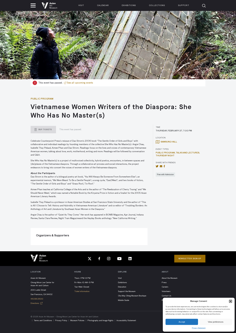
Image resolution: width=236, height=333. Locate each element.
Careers (165, 287)
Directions (35, 303)
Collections (157, 5)
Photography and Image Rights (100, 321)
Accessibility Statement (126, 321)
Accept (182, 322)
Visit (81, 5)
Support (183, 5)
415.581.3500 (37, 299)
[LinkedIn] (130, 258)
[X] (90, 259)
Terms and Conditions (43, 321)
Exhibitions (129, 5)
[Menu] (33, 5)
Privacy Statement (199, 328)
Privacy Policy (61, 321)
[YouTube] (119, 258)
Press (164, 283)
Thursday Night (165, 156)
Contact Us (166, 296)
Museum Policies (77, 321)
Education (122, 287)
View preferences (215, 322)
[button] (230, 301)
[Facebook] (99, 258)
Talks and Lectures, (188, 153)
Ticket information (81, 291)
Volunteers (166, 291)
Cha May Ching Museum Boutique (132, 296)
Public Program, (166, 153)
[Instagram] (108, 258)
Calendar (103, 5)
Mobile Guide (123, 300)
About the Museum (169, 278)
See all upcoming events (79, 83)
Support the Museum (126, 291)
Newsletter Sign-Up (190, 258)
